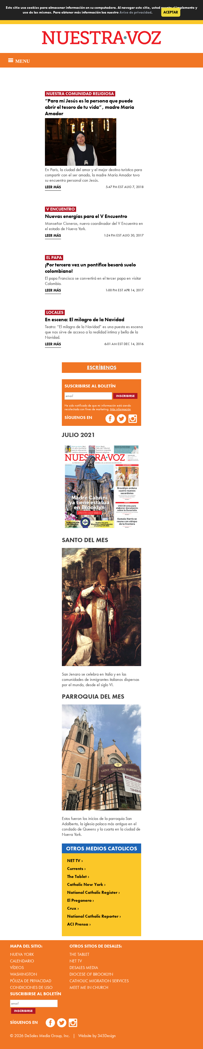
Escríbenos (101, 367)
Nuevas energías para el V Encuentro (86, 216)
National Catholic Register (92, 892)
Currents (75, 868)
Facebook (110, 419)
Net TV (76, 961)
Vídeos (17, 967)
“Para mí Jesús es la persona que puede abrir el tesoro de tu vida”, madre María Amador (89, 107)
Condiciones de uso (31, 987)
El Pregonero (79, 900)
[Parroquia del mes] (101, 809)
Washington (23, 974)
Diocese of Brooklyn (91, 974)
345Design (107, 1035)
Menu (22, 60)
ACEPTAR (170, 12)
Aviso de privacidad (135, 12)
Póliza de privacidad (30, 981)
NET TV (73, 860)
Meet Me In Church (89, 987)
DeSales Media (84, 967)
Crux (71, 908)
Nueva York (22, 954)
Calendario (22, 961)
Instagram (133, 419)
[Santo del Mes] (101, 664)
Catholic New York (85, 884)
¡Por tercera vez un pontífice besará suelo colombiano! (90, 267)
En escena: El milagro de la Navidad (84, 319)
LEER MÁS (53, 187)
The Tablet (77, 876)
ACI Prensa (77, 924)
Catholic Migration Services (99, 981)
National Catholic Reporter (92, 916)
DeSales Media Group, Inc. (47, 1035)
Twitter (121, 419)
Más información (120, 409)
